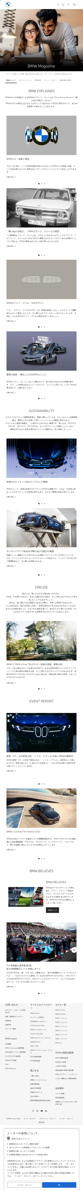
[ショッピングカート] (63, 4)
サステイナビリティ (25, 80)
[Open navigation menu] (74, 4)
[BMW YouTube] (41, 1111)
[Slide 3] (44, 183)
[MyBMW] (58, 4)
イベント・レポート (50, 80)
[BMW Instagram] (37, 1111)
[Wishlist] (68, 4)
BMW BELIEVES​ (65, 80)
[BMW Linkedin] (46, 1111)
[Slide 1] (39, 183)
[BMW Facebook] (33, 1111)
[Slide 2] (41, 183)
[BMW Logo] (8, 4)
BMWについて (11, 80)
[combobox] (74, 950)
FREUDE (38, 80)
